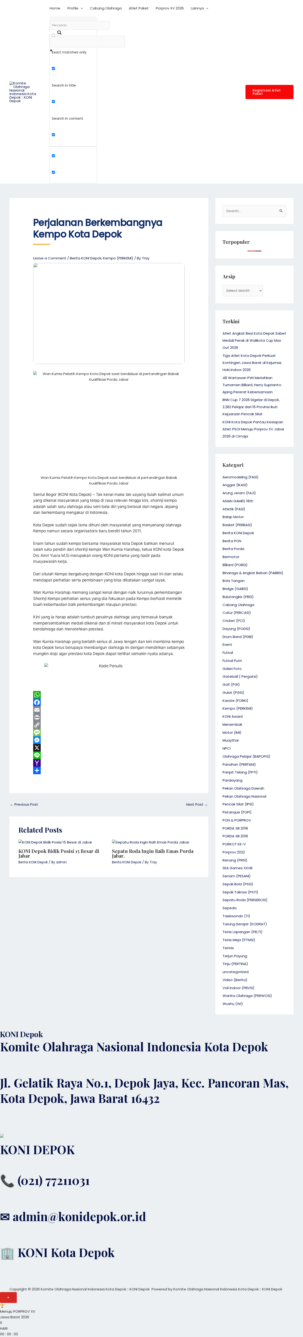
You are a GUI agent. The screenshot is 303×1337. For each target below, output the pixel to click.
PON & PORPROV (237, 820)
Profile (72, 8)
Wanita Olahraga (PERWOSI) (247, 995)
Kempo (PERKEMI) (118, 258)
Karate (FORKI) (235, 700)
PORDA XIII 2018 (235, 828)
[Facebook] (109, 702)
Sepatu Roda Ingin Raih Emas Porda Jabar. (152, 853)
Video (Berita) (235, 979)
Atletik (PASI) (234, 509)
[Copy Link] (109, 725)
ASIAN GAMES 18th (238, 500)
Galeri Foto (232, 668)
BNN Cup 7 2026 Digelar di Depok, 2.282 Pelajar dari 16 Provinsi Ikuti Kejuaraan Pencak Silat (251, 406)
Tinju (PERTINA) (235, 963)
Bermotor (231, 556)
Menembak (232, 724)
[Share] (109, 770)
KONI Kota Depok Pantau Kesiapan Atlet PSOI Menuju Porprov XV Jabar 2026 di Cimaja (253, 429)
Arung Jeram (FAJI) (239, 492)
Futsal (228, 652)
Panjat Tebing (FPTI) (240, 772)
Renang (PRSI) (235, 860)
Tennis (228, 947)
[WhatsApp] (109, 695)
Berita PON (232, 540)
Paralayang (232, 780)
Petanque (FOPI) (237, 812)
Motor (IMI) (232, 732)
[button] (80, 8)
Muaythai (231, 740)
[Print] (109, 717)
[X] (109, 748)
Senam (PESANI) (237, 876)
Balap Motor (233, 516)
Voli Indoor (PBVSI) (238, 987)
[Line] (109, 755)
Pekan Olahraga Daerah (243, 788)
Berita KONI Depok (85, 258)
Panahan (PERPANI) (239, 764)
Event (227, 644)
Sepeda (229, 907)
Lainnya (197, 8)
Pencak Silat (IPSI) (238, 804)
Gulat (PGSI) (233, 692)
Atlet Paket (139, 8)
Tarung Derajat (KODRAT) (245, 924)
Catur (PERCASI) (237, 612)
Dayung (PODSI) (236, 628)
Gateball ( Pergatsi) (240, 676)
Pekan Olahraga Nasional (244, 796)
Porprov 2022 (234, 852)
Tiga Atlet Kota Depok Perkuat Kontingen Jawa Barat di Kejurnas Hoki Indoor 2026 (252, 362)
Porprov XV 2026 (170, 8)
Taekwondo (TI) (236, 915)
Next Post (197, 804)
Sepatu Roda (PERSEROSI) (245, 899)
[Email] (109, 710)
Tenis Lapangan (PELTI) (243, 931)
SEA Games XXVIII (237, 867)
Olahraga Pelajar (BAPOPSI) (246, 756)
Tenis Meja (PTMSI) (239, 939)
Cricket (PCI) (234, 620)
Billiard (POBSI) (235, 564)
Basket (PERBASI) (237, 524)
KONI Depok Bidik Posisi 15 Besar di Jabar (58, 853)
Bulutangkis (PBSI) (238, 596)
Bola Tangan (234, 580)
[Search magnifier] (57, 30)
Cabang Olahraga (106, 8)
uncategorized (236, 971)
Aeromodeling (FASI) (240, 477)
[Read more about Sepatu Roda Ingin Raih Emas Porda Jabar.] (151, 841)
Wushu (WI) (233, 1003)
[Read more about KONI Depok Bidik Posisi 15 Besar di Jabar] (55, 841)
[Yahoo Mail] (109, 763)
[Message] (109, 732)
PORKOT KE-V (234, 844)
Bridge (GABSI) (235, 588)
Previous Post (24, 804)
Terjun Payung (235, 955)
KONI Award (233, 716)
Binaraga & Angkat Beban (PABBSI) (253, 572)
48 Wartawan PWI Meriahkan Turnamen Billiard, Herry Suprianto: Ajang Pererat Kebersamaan (252, 384)
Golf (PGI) (231, 684)
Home (55, 8)
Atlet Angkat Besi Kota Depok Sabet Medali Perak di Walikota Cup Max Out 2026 (254, 340)
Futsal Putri (232, 660)
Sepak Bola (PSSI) (238, 884)
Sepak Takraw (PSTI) (240, 892)
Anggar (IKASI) (235, 484)
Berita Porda (233, 548)
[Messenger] (109, 740)
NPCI (227, 748)
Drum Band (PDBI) (238, 636)
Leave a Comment (49, 258)
